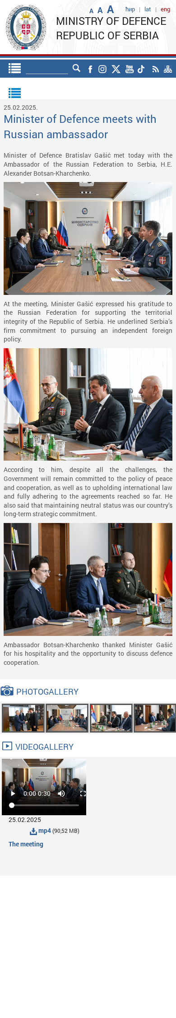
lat (147, 9)
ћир (130, 9)
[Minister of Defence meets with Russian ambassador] (23, 717)
